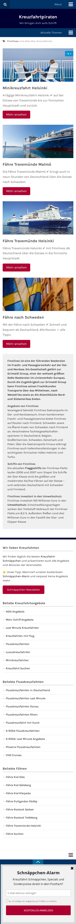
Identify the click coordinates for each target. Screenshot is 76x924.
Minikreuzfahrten (17, 660)
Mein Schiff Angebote (19, 619)
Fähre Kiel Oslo (15, 777)
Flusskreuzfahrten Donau (22, 706)
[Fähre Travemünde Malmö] (38, 141)
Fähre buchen (15, 833)
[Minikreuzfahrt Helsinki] (38, 65)
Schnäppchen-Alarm (16, 576)
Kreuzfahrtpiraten (38, 17)
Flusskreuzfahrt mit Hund (22, 722)
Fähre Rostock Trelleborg (21, 817)
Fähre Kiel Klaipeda (18, 793)
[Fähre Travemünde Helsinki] (38, 218)
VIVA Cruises (14, 755)
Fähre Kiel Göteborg (18, 785)
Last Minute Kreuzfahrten (22, 627)
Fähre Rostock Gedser (20, 809)
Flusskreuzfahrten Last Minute (25, 698)
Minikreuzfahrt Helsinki (25, 88)
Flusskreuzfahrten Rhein (22, 714)
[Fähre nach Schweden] (38, 294)
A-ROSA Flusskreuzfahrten (23, 730)
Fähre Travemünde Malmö (27, 164)
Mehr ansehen (16, 114)
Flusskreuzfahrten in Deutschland (28, 690)
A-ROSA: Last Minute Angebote (25, 739)
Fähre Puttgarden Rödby (21, 801)
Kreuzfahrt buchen (18, 668)
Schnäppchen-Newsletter (23, 589)
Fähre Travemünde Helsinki (28, 241)
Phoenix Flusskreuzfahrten (23, 747)
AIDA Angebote (15, 611)
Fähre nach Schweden (23, 317)
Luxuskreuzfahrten (18, 652)
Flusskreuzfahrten (17, 644)
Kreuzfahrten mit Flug (20, 636)
